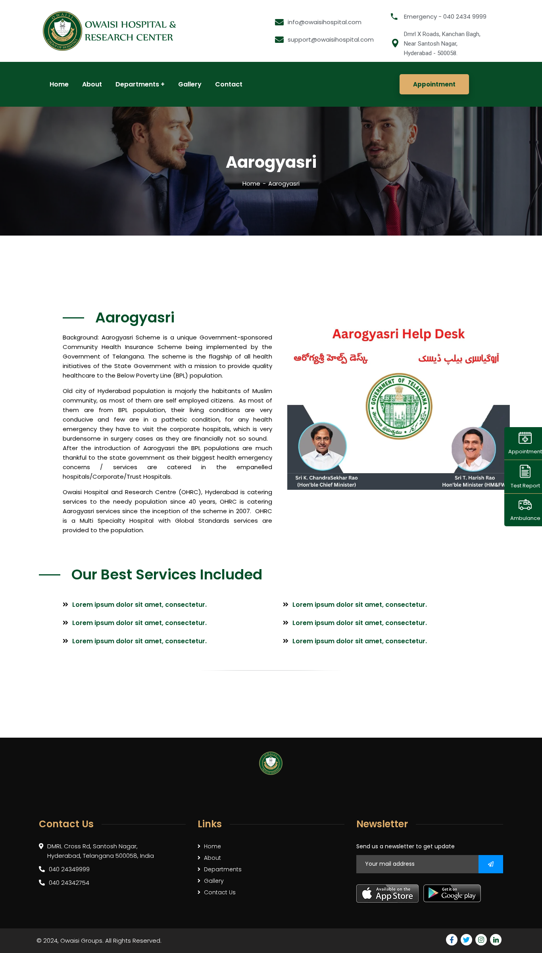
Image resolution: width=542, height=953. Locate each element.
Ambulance (525, 518)
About (212, 858)
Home (251, 183)
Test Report (525, 485)
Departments (223, 869)
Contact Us (220, 892)
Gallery (214, 881)
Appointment (525, 451)
